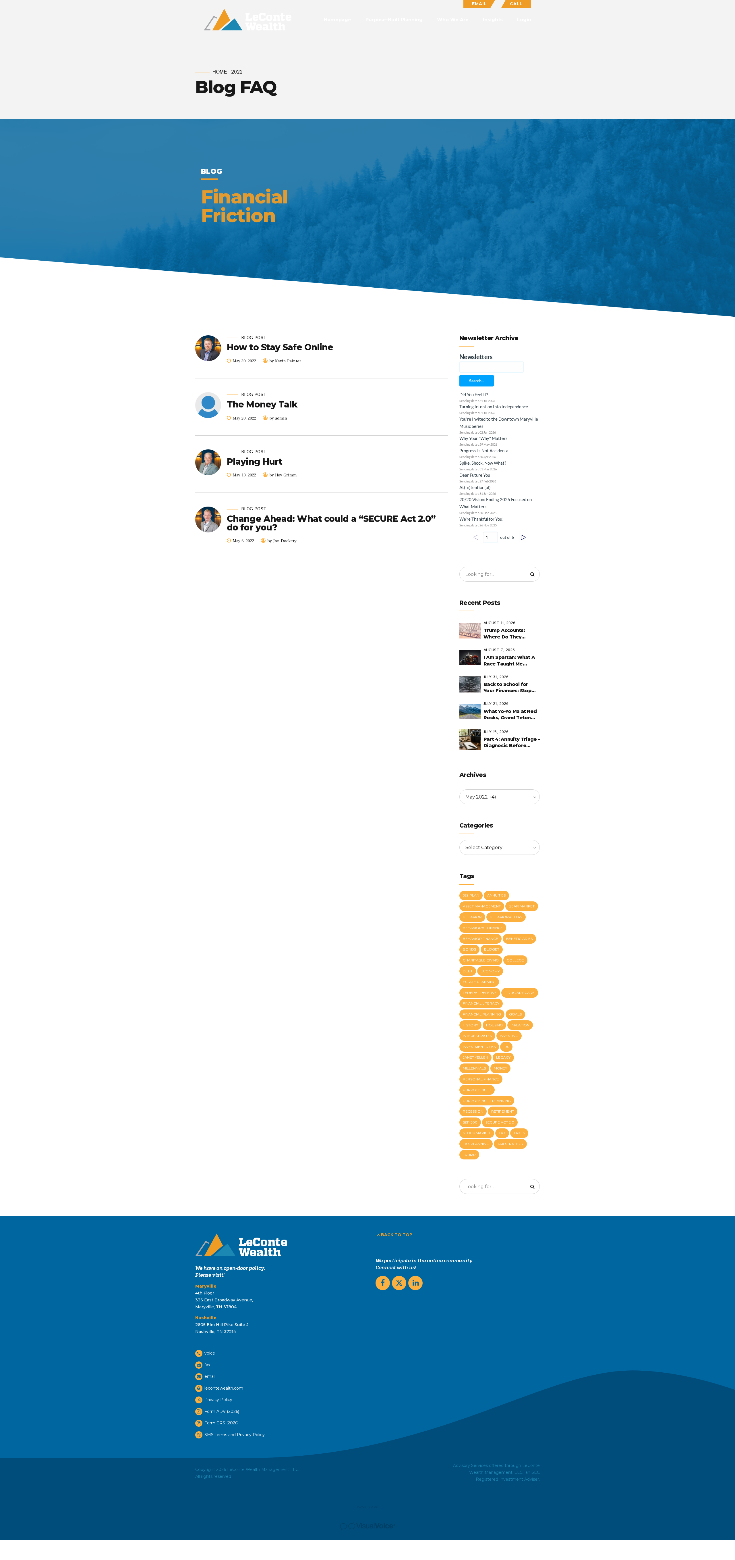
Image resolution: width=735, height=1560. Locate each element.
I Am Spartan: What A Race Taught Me (509, 660)
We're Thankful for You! (481, 519)
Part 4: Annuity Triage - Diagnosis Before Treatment (511, 742)
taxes (519, 1133)
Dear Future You (474, 475)
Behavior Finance (480, 938)
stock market (477, 1133)
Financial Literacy (481, 1003)
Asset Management (482, 906)
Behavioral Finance (483, 928)
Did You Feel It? (473, 394)
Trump (469, 1155)
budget (491, 949)
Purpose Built (477, 1090)
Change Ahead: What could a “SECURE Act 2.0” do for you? (331, 523)
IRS (506, 1047)
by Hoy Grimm (283, 475)
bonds (469, 949)
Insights (493, 19)
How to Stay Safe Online (280, 347)
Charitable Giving (481, 960)
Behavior (472, 917)
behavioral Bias (506, 917)
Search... (476, 380)
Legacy (503, 1057)
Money (500, 1068)
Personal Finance (481, 1079)
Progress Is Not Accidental (484, 450)
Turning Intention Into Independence (493, 406)
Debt (468, 971)
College (515, 960)
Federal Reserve (480, 992)
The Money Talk (262, 404)
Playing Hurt (254, 461)
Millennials (474, 1068)
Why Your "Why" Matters (483, 438)
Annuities (496, 895)
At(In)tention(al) (475, 487)
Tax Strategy (510, 1144)
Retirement (502, 1111)
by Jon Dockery (282, 541)
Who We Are (453, 19)
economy (490, 971)
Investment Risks (479, 1047)
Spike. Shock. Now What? (482, 463)
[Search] (532, 574)
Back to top (396, 1234)
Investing (509, 1036)
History (470, 1025)
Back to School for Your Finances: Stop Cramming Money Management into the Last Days (509, 688)
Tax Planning (476, 1144)
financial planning (482, 1014)
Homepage (337, 19)
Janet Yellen (475, 1057)
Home (219, 72)
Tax (502, 1133)
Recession (473, 1111)
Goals (515, 1014)
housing (494, 1025)
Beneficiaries (519, 938)
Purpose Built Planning (487, 1101)
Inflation (520, 1025)
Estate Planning (479, 982)
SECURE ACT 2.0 (500, 1122)
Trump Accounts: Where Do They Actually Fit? (504, 634)
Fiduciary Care (520, 992)
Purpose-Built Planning (394, 19)
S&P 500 (470, 1122)
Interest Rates (477, 1036)
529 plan (471, 895)
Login (524, 19)
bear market (522, 906)
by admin (278, 418)
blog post (253, 338)
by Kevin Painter (285, 361)
